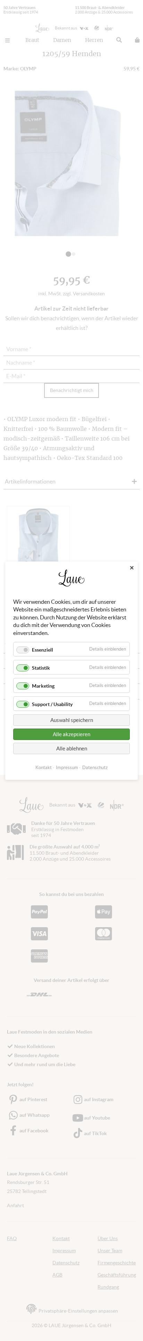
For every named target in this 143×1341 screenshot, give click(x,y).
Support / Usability (52, 704)
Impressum (67, 767)
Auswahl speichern (71, 720)
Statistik (41, 668)
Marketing (43, 686)
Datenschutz (95, 767)
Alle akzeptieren (71, 734)
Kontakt (43, 767)
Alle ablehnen (71, 748)
